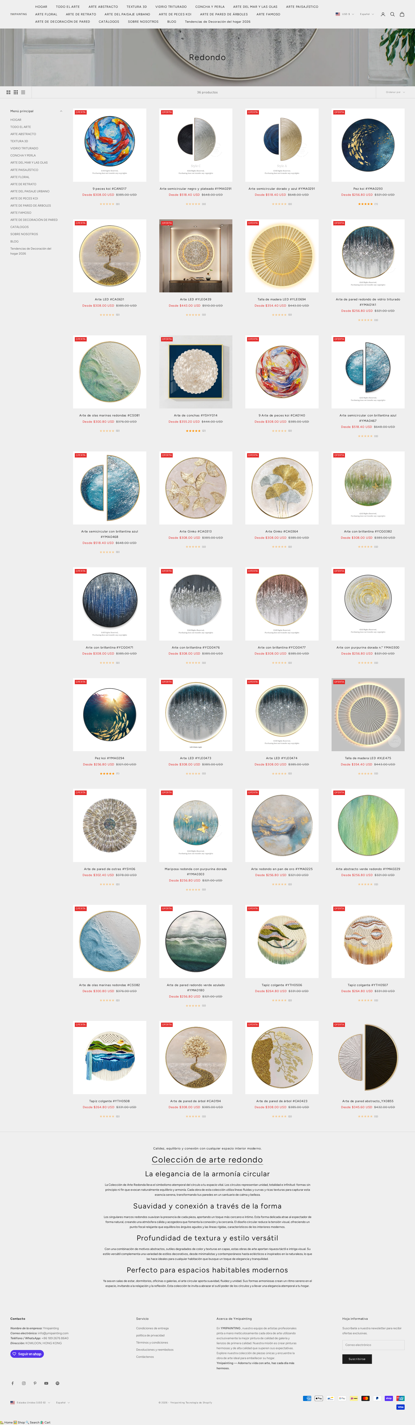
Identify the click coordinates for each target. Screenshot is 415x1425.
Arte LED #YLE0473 (195, 758)
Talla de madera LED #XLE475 (368, 758)
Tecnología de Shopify (199, 1402)
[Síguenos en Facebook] (12, 1383)
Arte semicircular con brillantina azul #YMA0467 (368, 417)
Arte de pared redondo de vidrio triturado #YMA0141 (368, 301)
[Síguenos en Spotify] (57, 1383)
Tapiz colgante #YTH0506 (282, 985)
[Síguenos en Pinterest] (35, 1383)
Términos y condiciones (152, 1342)
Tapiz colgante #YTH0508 (109, 1101)
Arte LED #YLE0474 (282, 758)
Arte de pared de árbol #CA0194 (195, 1101)
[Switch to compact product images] (23, 92)
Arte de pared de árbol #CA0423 (282, 1101)
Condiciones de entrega (152, 1328)
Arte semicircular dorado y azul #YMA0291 (282, 189)
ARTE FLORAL (46, 14)
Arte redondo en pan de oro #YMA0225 (282, 869)
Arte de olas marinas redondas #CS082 (109, 985)
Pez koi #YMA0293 (368, 189)
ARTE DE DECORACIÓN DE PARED (62, 22)
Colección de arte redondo (207, 1160)
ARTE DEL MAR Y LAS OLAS (255, 7)
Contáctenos (145, 1357)
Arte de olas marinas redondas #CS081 (109, 415)
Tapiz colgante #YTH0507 (368, 985)
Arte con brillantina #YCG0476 (196, 647)
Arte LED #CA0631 (109, 299)
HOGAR (41, 7)
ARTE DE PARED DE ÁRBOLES (224, 14)
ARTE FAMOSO (269, 14)
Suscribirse (357, 1359)
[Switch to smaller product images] (16, 92)
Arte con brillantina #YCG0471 (109, 647)
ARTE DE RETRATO (81, 14)
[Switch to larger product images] (8, 92)
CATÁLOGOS (109, 22)
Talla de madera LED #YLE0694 (282, 299)
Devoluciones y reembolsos (155, 1350)
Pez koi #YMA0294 (109, 758)
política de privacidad (150, 1335)
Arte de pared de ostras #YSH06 (109, 869)
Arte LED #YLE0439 (195, 299)
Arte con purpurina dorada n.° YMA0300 (368, 647)
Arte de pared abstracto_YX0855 (368, 1101)
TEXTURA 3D (137, 7)
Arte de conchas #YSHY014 (196, 415)
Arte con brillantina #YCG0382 (368, 531)
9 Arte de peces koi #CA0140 (282, 415)
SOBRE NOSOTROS (143, 22)
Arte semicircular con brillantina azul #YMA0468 (109, 534)
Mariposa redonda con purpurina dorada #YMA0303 (196, 871)
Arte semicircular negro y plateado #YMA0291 (196, 189)
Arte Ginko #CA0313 (196, 531)
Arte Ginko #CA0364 (281, 531)
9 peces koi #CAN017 (110, 189)
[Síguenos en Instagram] (24, 1383)
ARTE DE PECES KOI (175, 14)
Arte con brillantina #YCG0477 (282, 647)
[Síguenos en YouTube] (46, 1383)
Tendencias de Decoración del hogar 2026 (218, 22)
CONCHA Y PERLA (210, 7)
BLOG (171, 22)
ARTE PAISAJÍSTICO (302, 7)
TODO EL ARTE (68, 7)
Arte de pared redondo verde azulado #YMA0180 (196, 987)
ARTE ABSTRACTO (103, 7)
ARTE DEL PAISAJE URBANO (127, 14)
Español (365, 14)
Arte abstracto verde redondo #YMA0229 (368, 869)
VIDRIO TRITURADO (171, 7)
